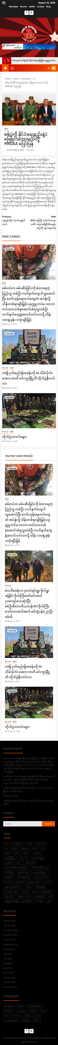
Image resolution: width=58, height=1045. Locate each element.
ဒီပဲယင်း (8, 882)
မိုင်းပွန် (25, 891)
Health (32, 6)
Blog (48, 6)
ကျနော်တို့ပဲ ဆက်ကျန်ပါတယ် (13, 220)
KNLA (14, 848)
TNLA (26, 853)
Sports (17, 1016)
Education (21, 1011)
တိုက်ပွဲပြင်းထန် (23, 877)
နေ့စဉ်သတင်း (33, 882)
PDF (42, 848)
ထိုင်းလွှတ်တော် (40, 877)
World (36, 1020)
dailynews (41, 844)
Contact (40, 6)
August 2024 (9, 949)
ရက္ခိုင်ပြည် (39, 896)
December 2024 (10, 930)
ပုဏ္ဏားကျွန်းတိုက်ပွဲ (13, 887)
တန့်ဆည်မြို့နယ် (40, 872)
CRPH (29, 844)
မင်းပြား (28, 887)
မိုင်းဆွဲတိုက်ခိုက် (11, 891)
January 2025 (9, 925)
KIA (6, 848)
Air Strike (9, 1006)
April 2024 (7, 968)
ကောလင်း (23, 858)
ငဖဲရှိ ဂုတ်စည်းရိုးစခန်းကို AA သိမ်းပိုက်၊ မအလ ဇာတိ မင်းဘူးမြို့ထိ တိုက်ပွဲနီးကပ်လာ (28, 378)
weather (36, 853)
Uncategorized (11, 1020)
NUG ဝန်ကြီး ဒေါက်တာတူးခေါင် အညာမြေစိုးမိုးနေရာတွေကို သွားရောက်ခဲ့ (43, 222)
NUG (34, 848)
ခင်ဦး (18, 863)
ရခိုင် (51, 896)
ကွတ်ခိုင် (8, 863)
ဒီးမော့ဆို (20, 882)
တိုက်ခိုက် (9, 877)
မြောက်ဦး (9, 896)
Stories (23, 6)
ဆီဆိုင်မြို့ (9, 872)
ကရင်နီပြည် (10, 858)
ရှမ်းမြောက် (27, 901)
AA (6, 844)
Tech (37, 1016)
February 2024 (9, 978)
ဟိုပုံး (49, 901)
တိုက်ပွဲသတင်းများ (14, 436)
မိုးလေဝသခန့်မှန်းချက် (42, 891)
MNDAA (24, 848)
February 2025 (9, 921)
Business (9, 1011)
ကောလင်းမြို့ (37, 858)
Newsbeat (13, 6)
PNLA (7, 853)
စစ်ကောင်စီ (29, 863)
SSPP (16, 853)
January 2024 (9, 982)
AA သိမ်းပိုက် (17, 844)
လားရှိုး (39, 901)
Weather (26, 1020)
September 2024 (10, 944)
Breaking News (34, 1006)
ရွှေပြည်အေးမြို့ (11, 901)
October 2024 (9, 940)
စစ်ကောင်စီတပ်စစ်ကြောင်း (16, 867)
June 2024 (8, 958)
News (6, 129)
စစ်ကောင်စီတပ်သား (39, 867)
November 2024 (10, 935)
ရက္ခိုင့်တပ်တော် (24, 896)
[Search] (49, 68)
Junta (43, 1011)
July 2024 (7, 954)
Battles (5, 368)
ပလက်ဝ (47, 882)
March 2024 (8, 973)
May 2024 (7, 963)
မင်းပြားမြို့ (40, 887)
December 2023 (10, 987)
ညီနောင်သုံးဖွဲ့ (23, 872)
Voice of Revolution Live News (36, 1038)
